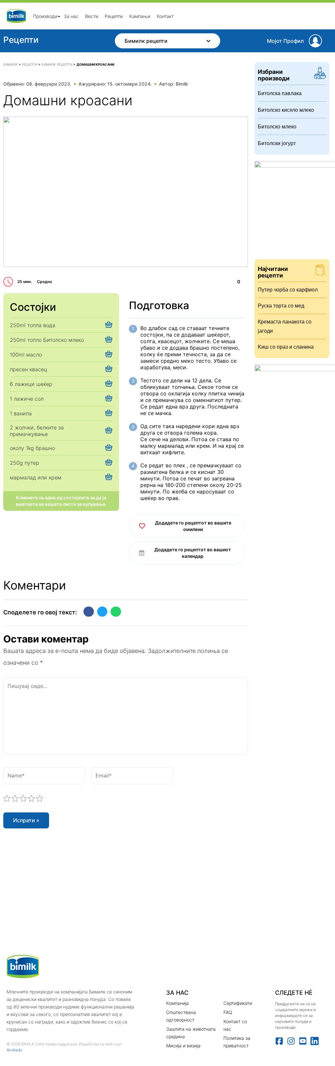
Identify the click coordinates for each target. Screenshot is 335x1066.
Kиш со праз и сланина (286, 347)
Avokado (14, 1049)
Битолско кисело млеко (286, 110)
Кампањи (139, 16)
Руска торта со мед (281, 305)
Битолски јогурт (277, 143)
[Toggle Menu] (59, 16)
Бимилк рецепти (146, 41)
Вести (91, 16)
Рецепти (114, 16)
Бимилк (10, 64)
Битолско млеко (277, 126)
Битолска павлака (280, 93)
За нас (71, 16)
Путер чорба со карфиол (288, 289)
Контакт (165, 16)
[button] (88, 612)
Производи (45, 16)
